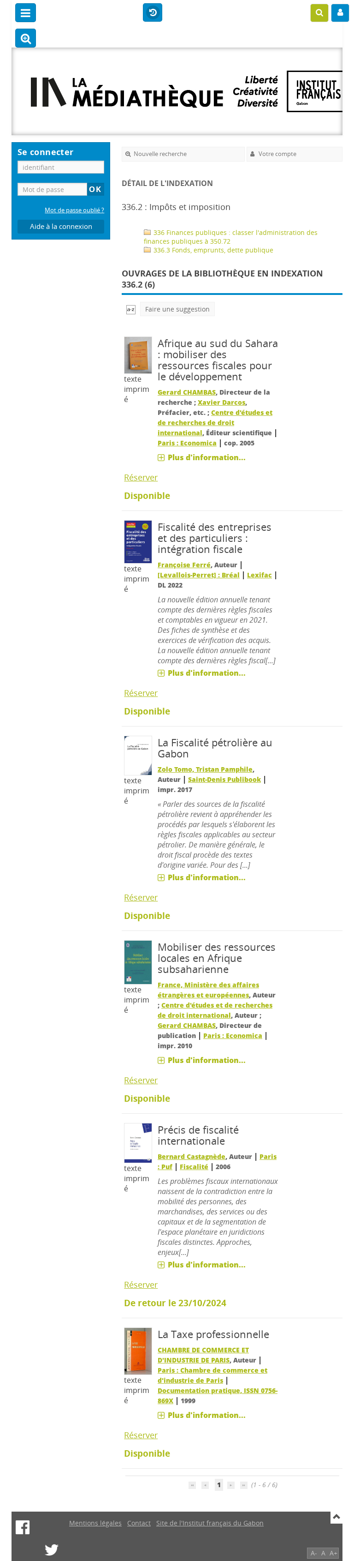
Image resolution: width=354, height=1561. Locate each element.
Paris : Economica (187, 442)
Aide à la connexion (61, 226)
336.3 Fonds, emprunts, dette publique (212, 250)
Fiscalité (194, 1166)
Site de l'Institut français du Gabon (210, 1523)
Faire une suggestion (177, 309)
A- (314, 1553)
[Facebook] (23, 1527)
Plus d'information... (207, 457)
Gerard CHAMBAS (187, 392)
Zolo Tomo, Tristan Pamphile (205, 769)
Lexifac (259, 574)
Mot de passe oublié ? (74, 210)
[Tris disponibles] (131, 309)
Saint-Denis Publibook (224, 779)
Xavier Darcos (221, 402)
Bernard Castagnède (191, 1156)
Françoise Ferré (184, 564)
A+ (333, 1553)
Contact (139, 1523)
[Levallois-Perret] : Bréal (199, 574)
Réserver (141, 477)
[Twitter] (52, 1550)
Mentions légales (95, 1523)
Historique (152, 13)
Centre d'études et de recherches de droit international (215, 422)
